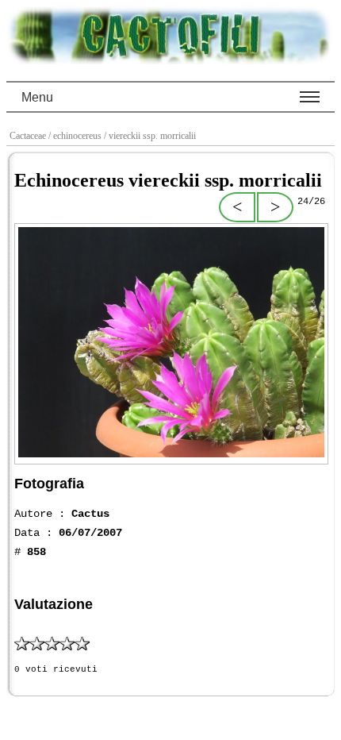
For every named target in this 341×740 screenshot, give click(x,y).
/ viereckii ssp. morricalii (151, 135)
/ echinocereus (76, 135)
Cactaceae (29, 135)
